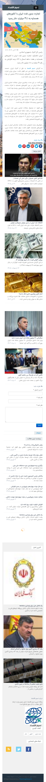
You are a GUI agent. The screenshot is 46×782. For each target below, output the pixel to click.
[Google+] (32, 146)
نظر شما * (39, 405)
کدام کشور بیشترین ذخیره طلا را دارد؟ (30, 294)
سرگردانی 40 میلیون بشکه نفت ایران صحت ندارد (27, 338)
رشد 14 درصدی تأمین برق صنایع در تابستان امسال (26, 649)
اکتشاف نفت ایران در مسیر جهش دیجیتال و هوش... (25, 223)
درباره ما (25, 777)
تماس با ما (18, 777)
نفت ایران (38, 734)
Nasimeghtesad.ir (26, 779)
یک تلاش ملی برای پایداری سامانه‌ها (31, 515)
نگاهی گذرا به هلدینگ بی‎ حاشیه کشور (30, 375)
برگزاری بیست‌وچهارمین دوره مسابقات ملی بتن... (27, 465)
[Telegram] (20, 146)
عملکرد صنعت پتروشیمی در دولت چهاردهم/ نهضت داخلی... (23, 497)
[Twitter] (36, 146)
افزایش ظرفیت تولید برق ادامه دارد (31, 504)
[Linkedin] (28, 146)
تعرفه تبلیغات (10, 777)
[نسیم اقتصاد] (13, 7)
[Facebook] (40, 146)
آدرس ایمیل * (37, 390)
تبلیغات (38, 433)
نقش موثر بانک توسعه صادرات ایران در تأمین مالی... (25, 455)
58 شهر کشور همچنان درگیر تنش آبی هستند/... (27, 178)
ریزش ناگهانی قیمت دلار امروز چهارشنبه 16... (28, 260)
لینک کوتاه (37, 140)
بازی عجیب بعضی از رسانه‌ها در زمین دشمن (28, 684)
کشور (31, 734)
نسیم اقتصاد (31, 68)
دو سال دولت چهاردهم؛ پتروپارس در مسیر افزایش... (26, 486)
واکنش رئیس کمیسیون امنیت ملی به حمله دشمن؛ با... (25, 476)
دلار (26, 734)
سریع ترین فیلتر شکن (37, 763)
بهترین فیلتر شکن (38, 757)
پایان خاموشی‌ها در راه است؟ (33, 445)
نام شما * (39, 397)
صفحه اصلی (32, 777)
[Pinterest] (24, 146)
